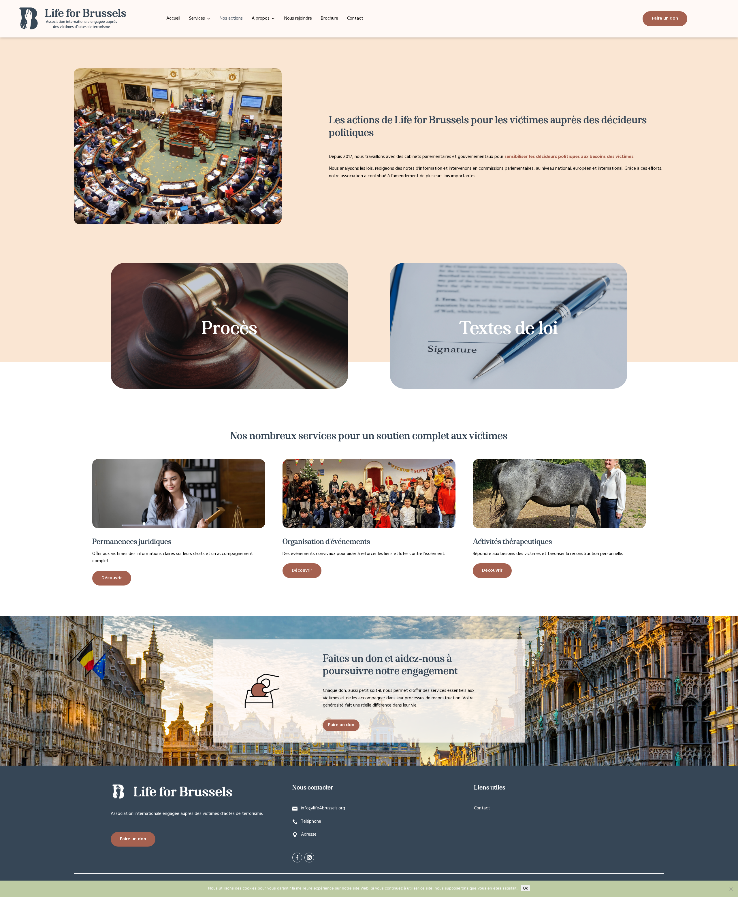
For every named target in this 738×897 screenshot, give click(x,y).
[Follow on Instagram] (309, 857)
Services (197, 19)
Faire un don (665, 18)
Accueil (173, 19)
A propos (261, 19)
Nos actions (231, 19)
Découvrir (111, 578)
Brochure (329, 19)
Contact (355, 19)
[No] (731, 889)
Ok (525, 888)
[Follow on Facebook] (297, 857)
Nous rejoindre (298, 19)
